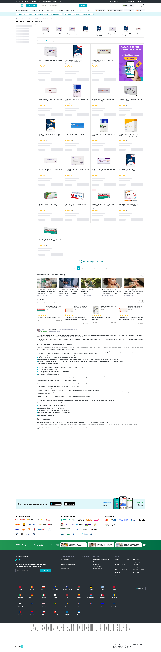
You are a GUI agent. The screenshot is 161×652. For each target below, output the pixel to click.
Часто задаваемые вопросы (69, 564)
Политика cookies (98, 568)
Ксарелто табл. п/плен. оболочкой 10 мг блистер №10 (130, 100)
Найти (83, 5)
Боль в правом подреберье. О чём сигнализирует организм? (68, 290)
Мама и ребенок (137, 559)
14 (102, 268)
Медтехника (118, 572)
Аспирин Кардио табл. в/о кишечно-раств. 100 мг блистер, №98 (53, 307)
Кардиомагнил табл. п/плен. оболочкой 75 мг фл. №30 (128, 170)
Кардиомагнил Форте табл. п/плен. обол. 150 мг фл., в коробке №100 (49, 135)
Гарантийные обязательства (101, 559)
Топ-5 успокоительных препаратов (88, 290)
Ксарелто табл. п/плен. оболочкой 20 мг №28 (50, 61)
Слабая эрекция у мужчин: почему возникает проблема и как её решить (105, 544)
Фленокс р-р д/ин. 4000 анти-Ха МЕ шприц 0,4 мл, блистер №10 (130, 205)
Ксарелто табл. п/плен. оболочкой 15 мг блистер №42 (103, 61)
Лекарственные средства (33, 18)
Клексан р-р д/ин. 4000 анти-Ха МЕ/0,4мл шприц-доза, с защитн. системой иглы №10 (129, 135)
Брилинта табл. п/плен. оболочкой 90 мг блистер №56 (103, 170)
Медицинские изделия (121, 569)
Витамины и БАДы (120, 564)
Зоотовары (136, 567)
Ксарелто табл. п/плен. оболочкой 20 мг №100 (77, 170)
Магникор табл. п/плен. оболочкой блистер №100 (76, 205)
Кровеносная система (48, 18)
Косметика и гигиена (120, 562)
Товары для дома (137, 562)
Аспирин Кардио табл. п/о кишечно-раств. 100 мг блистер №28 (103, 205)
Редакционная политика (100, 562)
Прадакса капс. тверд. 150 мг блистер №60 (104, 135)
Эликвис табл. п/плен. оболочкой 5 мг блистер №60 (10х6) (103, 100)
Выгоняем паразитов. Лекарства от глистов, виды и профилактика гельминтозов (133, 290)
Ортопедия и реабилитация (122, 575)
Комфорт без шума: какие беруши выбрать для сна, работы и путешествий (131, 544)
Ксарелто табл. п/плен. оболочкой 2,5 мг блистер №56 (50, 170)
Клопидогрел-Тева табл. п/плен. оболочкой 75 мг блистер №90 (48, 205)
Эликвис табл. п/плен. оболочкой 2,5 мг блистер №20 (50, 100)
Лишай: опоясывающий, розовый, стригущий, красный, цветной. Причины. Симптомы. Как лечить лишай (112, 290)
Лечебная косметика (120, 567)
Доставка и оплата (66, 559)
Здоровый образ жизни (139, 569)
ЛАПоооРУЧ (136, 564)
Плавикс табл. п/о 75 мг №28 (74, 134)
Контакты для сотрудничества (65, 567)
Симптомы (136, 575)
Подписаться (45, 570)
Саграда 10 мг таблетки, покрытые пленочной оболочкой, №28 (80, 307)
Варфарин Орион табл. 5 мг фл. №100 (108, 307)
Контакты (64, 562)
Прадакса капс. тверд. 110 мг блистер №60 (77, 100)
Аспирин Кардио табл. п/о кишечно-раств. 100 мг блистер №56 (49, 240)
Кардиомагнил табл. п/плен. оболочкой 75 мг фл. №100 (74, 61)
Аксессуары (136, 572)
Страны (84, 562)
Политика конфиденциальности (99, 565)
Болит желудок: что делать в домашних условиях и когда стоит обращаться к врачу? (46, 290)
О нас (83, 559)
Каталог (21, 18)
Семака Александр (52, 329)
